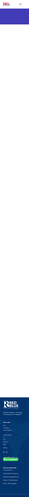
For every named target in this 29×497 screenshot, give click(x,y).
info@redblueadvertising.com (10, 473)
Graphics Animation (8, 432)
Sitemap (5, 447)
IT (3, 437)
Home (4, 425)
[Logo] (6, 4)
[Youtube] (6, 452)
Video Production (7, 430)
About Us (5, 442)
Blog (4, 444)
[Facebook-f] (4, 452)
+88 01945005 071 (8, 470)
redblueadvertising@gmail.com (11, 476)
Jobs (4, 439)
